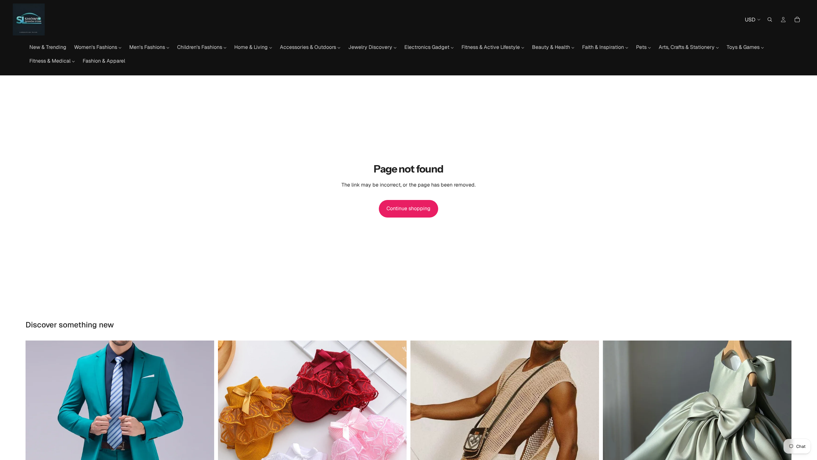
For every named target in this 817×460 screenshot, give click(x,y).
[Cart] (797, 19)
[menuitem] (48, 47)
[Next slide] (204, 435)
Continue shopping (408, 208)
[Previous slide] (35, 435)
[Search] (770, 19)
